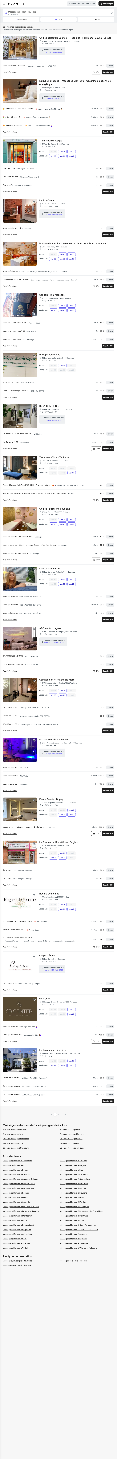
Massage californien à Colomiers (74, 1184)
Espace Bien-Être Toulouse (54, 739)
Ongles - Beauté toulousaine (54, 508)
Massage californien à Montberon (17, 1216)
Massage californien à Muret (15, 1220)
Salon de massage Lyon (13, 1134)
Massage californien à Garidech (16, 1197)
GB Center (45, 998)
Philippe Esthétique (49, 354)
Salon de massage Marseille (72, 1134)
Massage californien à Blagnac (73, 1165)
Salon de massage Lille (70, 1129)
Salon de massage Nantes (71, 1139)
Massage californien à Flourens (73, 1193)
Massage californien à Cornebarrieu (18, 1188)
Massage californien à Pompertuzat (18, 1225)
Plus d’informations (10, 72)
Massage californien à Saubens (73, 1234)
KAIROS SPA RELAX (49, 568)
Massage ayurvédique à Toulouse (17, 1261)
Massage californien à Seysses (73, 1239)
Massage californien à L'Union (73, 1202)
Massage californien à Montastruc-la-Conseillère (81, 1211)
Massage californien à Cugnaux (73, 1188)
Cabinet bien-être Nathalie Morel (57, 679)
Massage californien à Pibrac (72, 1220)
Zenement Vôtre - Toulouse (54, 457)
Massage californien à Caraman (16, 1174)
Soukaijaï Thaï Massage (52, 294)
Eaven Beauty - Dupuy (51, 799)
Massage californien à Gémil (72, 1197)
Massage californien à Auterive (73, 1161)
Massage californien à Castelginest (75, 1179)
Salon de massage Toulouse (72, 1148)
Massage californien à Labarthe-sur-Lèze (21, 1206)
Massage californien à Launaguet (74, 1206)
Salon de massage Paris (70, 1143)
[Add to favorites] (34, 39)
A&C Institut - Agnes (50, 628)
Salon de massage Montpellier (16, 1139)
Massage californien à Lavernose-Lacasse (21, 1211)
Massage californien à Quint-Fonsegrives (78, 1225)
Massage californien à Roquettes (17, 1229)
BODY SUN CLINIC (49, 406)
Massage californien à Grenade (16, 1202)
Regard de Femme (49, 893)
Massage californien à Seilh (15, 1239)
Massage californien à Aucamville (17, 1161)
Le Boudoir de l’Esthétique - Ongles (58, 842)
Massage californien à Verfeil (15, 1248)
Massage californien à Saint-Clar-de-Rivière (79, 1229)
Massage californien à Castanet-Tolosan (20, 1179)
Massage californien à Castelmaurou (19, 1184)
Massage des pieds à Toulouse (73, 1261)
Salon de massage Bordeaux (15, 1129)
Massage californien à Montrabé (74, 1216)
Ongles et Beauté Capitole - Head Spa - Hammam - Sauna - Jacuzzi (75, 37)
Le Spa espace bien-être (52, 1050)
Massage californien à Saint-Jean (17, 1234)
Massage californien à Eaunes (16, 1193)
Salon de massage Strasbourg (16, 1148)
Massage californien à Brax (71, 1170)
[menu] (4, 3)
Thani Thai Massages (50, 140)
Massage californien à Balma (15, 1165)
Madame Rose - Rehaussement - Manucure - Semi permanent (73, 243)
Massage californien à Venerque (74, 1243)
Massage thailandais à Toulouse (17, 1265)
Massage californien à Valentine (16, 1243)
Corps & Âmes (47, 955)
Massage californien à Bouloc (15, 1170)
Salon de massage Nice (13, 1143)
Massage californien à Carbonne (74, 1174)
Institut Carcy (46, 200)
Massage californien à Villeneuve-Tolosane (78, 1248)
